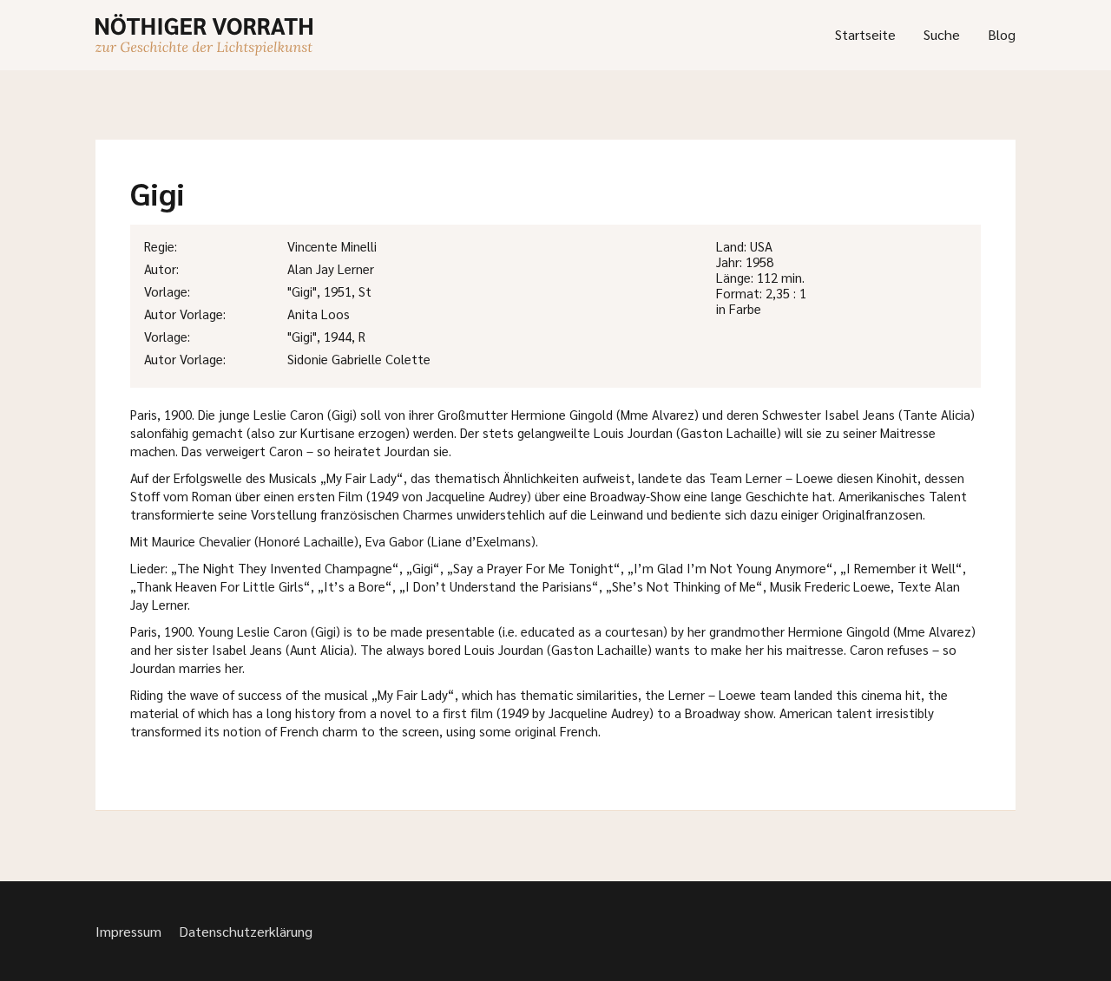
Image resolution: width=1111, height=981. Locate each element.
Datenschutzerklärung (245, 931)
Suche (942, 34)
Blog (1002, 34)
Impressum (128, 931)
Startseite (865, 34)
